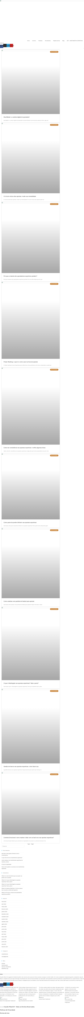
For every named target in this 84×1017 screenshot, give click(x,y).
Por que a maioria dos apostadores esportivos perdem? (20, 276)
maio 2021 (4, 944)
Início (28, 40)
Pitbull (3, 876)
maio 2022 (4, 931)
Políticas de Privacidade (7, 1010)
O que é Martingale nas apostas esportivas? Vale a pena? (21, 683)
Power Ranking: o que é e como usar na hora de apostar (21, 362)
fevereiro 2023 (5, 909)
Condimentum (5, 954)
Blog (63, 40)
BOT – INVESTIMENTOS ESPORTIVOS (75, 40)
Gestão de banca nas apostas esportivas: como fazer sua (21, 766)
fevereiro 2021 (5, 946)
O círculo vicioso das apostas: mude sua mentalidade (20, 196)
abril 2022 (4, 934)
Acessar (3, 963)
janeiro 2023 (4, 911)
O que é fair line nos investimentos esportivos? (12, 857)
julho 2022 (4, 926)
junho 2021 (4, 941)
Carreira (34, 40)
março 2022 (4, 936)
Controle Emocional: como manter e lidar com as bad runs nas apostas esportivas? (29, 837)
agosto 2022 (4, 924)
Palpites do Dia (56, 40)
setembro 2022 (5, 921)
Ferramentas (48, 40)
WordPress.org (5, 968)
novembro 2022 (5, 916)
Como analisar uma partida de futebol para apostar (19, 601)
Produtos (40, 40)
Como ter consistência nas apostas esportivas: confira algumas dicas (24, 447)
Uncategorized (5, 956)
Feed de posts (5, 965)
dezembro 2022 (5, 914)
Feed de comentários (6, 966)
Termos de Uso (4, 1013)
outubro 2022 (5, 919)
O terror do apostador (6, 864)
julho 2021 (4, 939)
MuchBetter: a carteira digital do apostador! (17, 117)
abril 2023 (4, 904)
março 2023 (4, 906)
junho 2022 (4, 929)
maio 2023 (4, 901)
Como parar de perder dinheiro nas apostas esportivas (20, 522)
